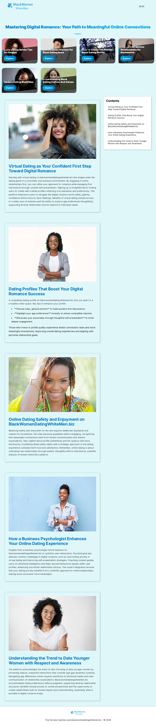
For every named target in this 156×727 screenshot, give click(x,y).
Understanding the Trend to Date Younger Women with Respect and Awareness (127, 142)
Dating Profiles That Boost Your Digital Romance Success (126, 116)
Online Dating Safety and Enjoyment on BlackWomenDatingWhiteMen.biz (126, 125)
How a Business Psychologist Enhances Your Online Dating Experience (126, 133)
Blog (141, 6)
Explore (10, 58)
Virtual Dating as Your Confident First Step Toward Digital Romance (125, 108)
